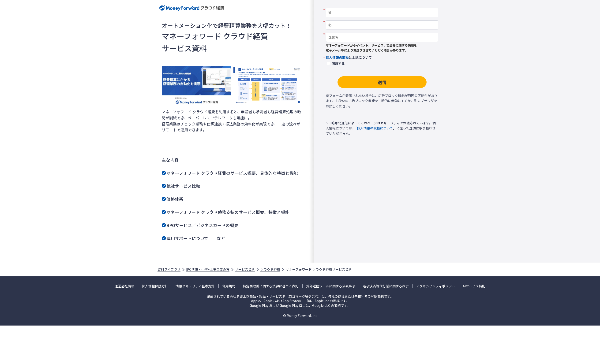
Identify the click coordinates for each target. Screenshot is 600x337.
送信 (382, 82)
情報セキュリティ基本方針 (195, 286)
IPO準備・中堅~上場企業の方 (207, 269)
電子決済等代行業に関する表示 (386, 286)
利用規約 (228, 286)
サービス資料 (245, 269)
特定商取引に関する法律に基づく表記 (271, 286)
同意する (338, 63)
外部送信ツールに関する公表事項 (330, 286)
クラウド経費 (270, 269)
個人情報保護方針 (155, 286)
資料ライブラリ (169, 269)
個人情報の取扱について (375, 128)
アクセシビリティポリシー (435, 286)
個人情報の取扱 (337, 57)
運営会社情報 (124, 286)
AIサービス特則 (474, 286)
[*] (382, 6)
